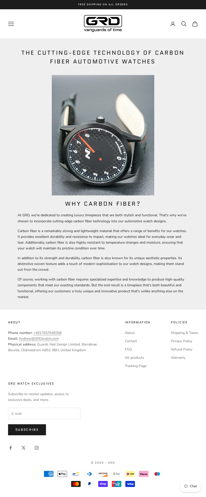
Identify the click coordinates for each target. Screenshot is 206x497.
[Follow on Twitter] (23, 447)
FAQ (128, 349)
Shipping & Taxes (184, 332)
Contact (131, 341)
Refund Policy (181, 349)
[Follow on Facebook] (10, 447)
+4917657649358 (47, 332)
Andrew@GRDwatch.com (39, 338)
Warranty (178, 357)
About (130, 332)
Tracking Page (135, 366)
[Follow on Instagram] (36, 447)
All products (134, 357)
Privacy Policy (181, 341)
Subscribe (27, 429)
